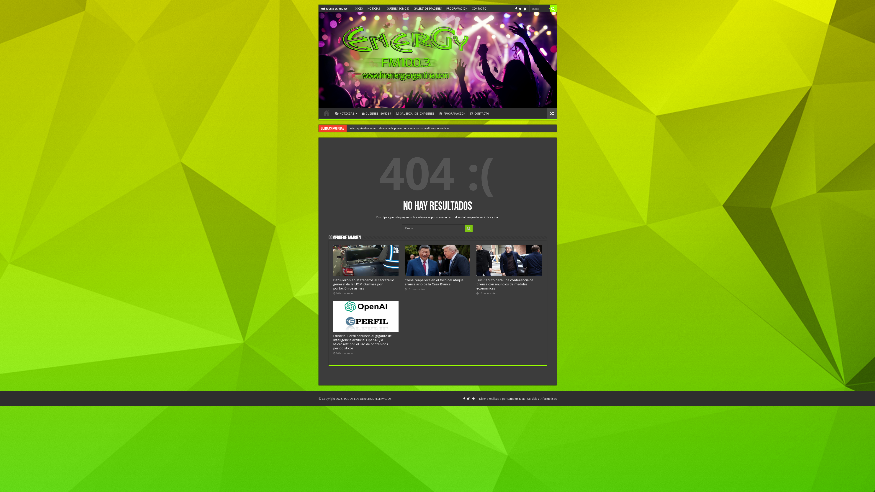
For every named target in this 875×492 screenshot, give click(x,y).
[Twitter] (520, 9)
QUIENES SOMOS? (398, 8)
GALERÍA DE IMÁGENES (428, 8)
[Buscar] (553, 8)
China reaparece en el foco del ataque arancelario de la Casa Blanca (434, 282)
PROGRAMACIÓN (456, 8)
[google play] (525, 9)
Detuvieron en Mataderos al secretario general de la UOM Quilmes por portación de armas (363, 284)
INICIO (359, 8)
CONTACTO (479, 8)
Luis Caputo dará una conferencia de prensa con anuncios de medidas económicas (504, 284)
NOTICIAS (374, 8)
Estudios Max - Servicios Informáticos (532, 398)
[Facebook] (516, 9)
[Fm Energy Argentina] (438, 60)
